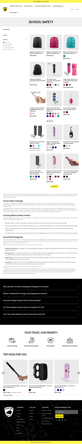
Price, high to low (9, 49)
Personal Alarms (10, 253)
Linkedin (31, 416)
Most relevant (8, 44)
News (18, 430)
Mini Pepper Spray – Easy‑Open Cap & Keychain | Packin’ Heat (54, 80)
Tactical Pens (8, 262)
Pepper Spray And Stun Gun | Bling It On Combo (37, 142)
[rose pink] (58, 85)
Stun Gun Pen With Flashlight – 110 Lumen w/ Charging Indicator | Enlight (70, 172)
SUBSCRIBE (59, 416)
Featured (7, 42)
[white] (47, 119)
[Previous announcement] (3, 1)
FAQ (18, 424)
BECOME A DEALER (21, 422)
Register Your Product (46, 410)
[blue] (47, 116)
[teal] (64, 56)
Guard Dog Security (39, 442)
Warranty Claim (45, 421)
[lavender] (53, 85)
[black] (47, 85)
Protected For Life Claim (47, 418)
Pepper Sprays (9, 257)
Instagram (32, 410)
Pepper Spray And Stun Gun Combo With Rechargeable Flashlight (70, 80)
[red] (50, 116)
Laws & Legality (20, 419)
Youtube (31, 419)
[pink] (64, 85)
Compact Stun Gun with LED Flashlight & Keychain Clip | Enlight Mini (37, 109)
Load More (54, 186)
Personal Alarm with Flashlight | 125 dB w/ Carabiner (71, 142)
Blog (18, 427)
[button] (16, 6)
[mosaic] (47, 114)
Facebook (31, 413)
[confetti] (56, 114)
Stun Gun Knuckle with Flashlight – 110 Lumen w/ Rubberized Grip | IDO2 (40, 386)
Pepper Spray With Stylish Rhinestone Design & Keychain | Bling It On (54, 109)
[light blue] (67, 146)
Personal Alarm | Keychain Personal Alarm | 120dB (69, 108)
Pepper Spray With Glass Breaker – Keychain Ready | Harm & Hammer (53, 143)
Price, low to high (9, 47)
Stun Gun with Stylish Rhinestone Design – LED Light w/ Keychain (36, 172)
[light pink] (31, 114)
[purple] (53, 116)
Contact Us (19, 413)
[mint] (56, 85)
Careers (18, 416)
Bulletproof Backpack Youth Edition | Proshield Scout (37, 52)
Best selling (8, 45)
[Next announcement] (78, 1)
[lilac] (47, 147)
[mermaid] (58, 114)
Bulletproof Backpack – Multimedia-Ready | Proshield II (37, 80)
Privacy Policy (20, 433)
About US (19, 410)
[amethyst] (53, 114)
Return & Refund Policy (47, 423)
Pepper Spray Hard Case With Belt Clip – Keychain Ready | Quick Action (54, 172)
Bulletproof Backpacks (11, 248)
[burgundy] (50, 85)
